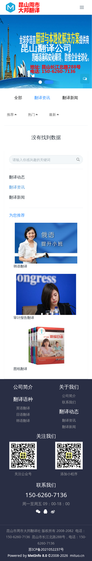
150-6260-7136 (46, 495)
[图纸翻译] (46, 345)
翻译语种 (23, 399)
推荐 (10, 114)
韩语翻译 (20, 266)
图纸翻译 (20, 368)
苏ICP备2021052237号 (46, 549)
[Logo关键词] (25, 7)
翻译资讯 (42, 97)
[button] (6, 52)
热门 (31, 114)
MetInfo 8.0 (37, 555)
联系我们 (69, 402)
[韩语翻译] (46, 242)
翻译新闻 (70, 97)
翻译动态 (17, 177)
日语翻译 (23, 414)
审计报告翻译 (23, 317)
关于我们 (69, 387)
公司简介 (23, 387)
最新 (52, 114)
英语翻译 (23, 408)
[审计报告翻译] (46, 294)
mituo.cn (77, 555)
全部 (18, 97)
